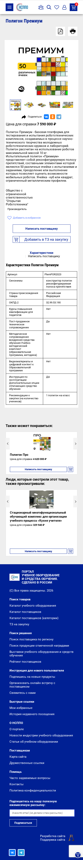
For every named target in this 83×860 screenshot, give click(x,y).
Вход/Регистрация (64, 7)
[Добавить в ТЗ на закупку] (70, 469)
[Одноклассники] (52, 116)
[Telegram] (58, 116)
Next (75, 443)
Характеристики (41, 253)
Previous (8, 443)
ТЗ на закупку (76, 4)
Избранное (56, 7)
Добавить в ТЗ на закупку (46, 239)
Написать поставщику (41, 228)
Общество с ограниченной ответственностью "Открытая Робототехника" (19, 197)
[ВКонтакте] (46, 116)
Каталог (9, 7)
